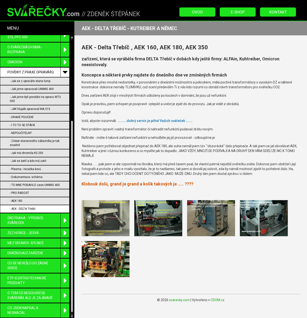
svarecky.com (179, 300)
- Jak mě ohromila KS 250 (26, 153)
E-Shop (238, 12)
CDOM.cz (217, 300)
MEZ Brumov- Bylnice (25, 243)
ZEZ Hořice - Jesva (23, 233)
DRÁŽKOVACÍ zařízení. (25, 253)
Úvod (197, 12)
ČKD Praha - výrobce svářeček (25, 220)
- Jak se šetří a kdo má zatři (28, 161)
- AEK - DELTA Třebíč (22, 208)
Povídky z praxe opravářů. (30, 72)
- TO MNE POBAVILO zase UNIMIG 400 (35, 185)
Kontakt (278, 12)
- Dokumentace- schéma (26, 177)
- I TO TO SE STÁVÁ (22, 125)
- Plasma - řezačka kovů (25, 169)
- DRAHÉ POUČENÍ (21, 117)
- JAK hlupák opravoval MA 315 (30, 109)
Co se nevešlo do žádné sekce (27, 265)
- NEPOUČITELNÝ (21, 133)
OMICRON (14, 62)
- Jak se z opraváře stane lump (30, 81)
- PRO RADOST (19, 193)
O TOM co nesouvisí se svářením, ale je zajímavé (30, 295)
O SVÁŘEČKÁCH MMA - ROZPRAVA (25, 49)
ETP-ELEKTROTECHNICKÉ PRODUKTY (26, 280)
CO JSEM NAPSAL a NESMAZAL (22, 310)
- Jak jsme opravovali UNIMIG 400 (32, 89)
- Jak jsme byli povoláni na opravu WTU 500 (35, 99)
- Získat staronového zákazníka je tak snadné (34, 143)
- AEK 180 (16, 201)
